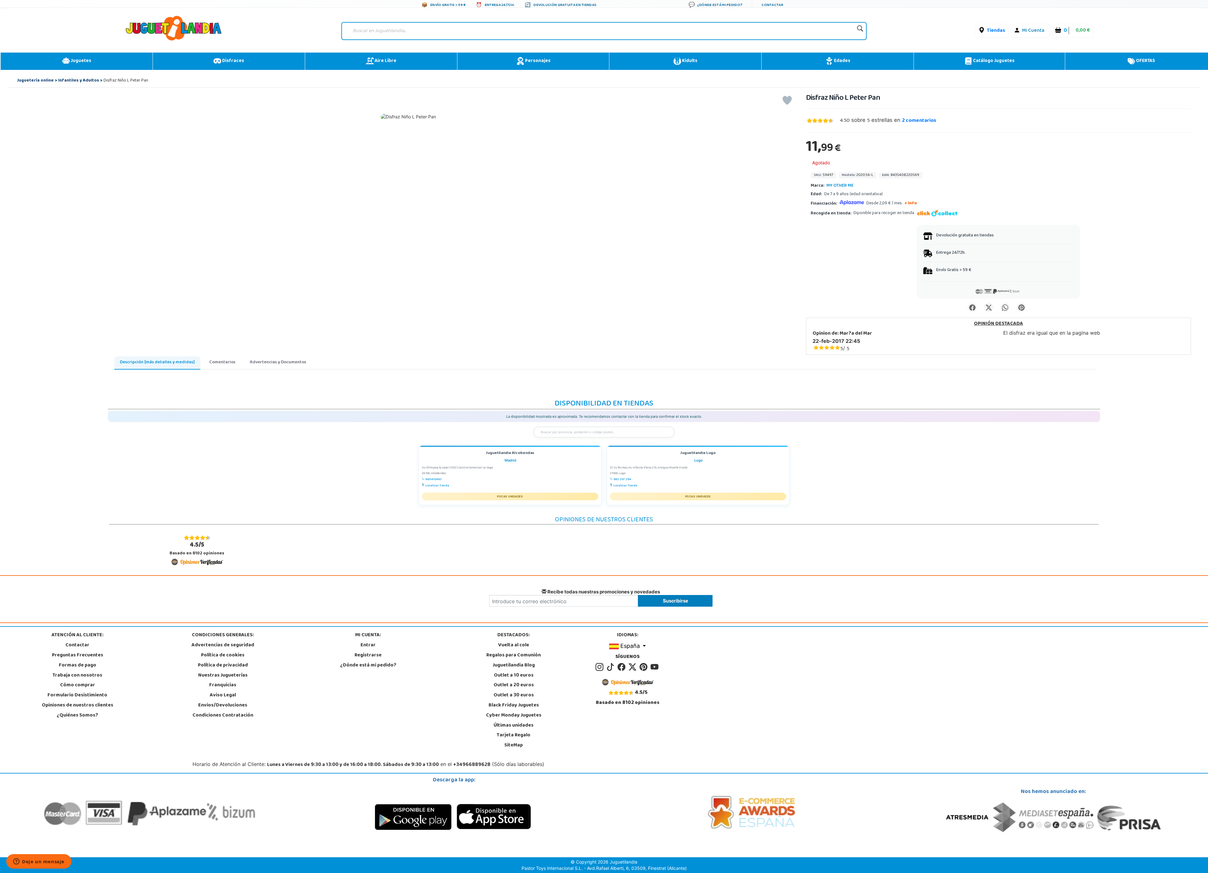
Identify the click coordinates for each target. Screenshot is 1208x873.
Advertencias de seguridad (223, 645)
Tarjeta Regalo (513, 735)
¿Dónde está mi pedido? (368, 665)
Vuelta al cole (513, 645)
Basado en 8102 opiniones (197, 548)
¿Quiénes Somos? (77, 716)
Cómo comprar (77, 685)
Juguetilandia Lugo (698, 453)
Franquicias (222, 685)
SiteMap (513, 745)
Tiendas (996, 31)
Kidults (689, 61)
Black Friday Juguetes (514, 705)
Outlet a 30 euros (514, 695)
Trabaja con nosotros (77, 676)
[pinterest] (644, 667)
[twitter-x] (633, 667)
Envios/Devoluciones (222, 705)
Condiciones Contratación (223, 716)
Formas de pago (77, 665)
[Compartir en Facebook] (972, 307)
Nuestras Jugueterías (223, 676)
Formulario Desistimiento (77, 695)
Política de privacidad (223, 665)
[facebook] (622, 667)
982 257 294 (622, 479)
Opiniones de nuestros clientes (77, 705)
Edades (841, 61)
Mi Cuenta (1033, 31)
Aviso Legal (223, 695)
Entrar (368, 645)
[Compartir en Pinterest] (1021, 307)
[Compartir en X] (988, 307)
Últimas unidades (514, 726)
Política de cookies (222, 655)
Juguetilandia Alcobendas (510, 453)
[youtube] (655, 667)
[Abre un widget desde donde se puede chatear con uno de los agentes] (38, 862)
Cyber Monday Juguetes (513, 716)
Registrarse (368, 655)
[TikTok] (611, 667)
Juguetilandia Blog (514, 665)
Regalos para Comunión (513, 655)
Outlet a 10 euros (514, 676)
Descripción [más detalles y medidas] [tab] (157, 362)
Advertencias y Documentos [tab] (278, 362)
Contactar (77, 645)
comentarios (919, 121)
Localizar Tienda (437, 486)
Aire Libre (385, 61)
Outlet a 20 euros (514, 685)
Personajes (537, 61)
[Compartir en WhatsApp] (1005, 307)
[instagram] (600, 667)
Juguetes (80, 61)
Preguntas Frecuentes (77, 655)
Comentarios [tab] (222, 362)
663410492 (433, 479)
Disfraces (232, 61)
